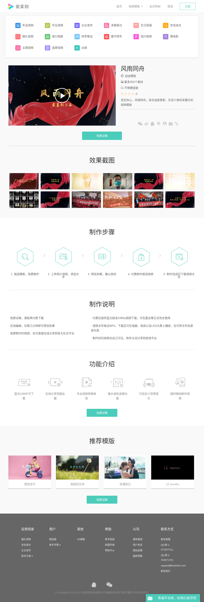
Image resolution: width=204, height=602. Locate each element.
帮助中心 (110, 550)
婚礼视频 (26, 539)
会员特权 (155, 6)
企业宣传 (26, 550)
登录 (170, 6)
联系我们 (165, 571)
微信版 (52, 539)
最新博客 (137, 556)
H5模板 (81, 539)
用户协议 (137, 545)
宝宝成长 (26, 545)
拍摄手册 (110, 545)
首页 (119, 6)
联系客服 (165, 539)
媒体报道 (137, 539)
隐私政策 (137, 550)
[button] (62, 95)
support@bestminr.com (173, 565)
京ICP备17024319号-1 (135, 592)
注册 (187, 6)
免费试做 (102, 135)
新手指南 (110, 539)
